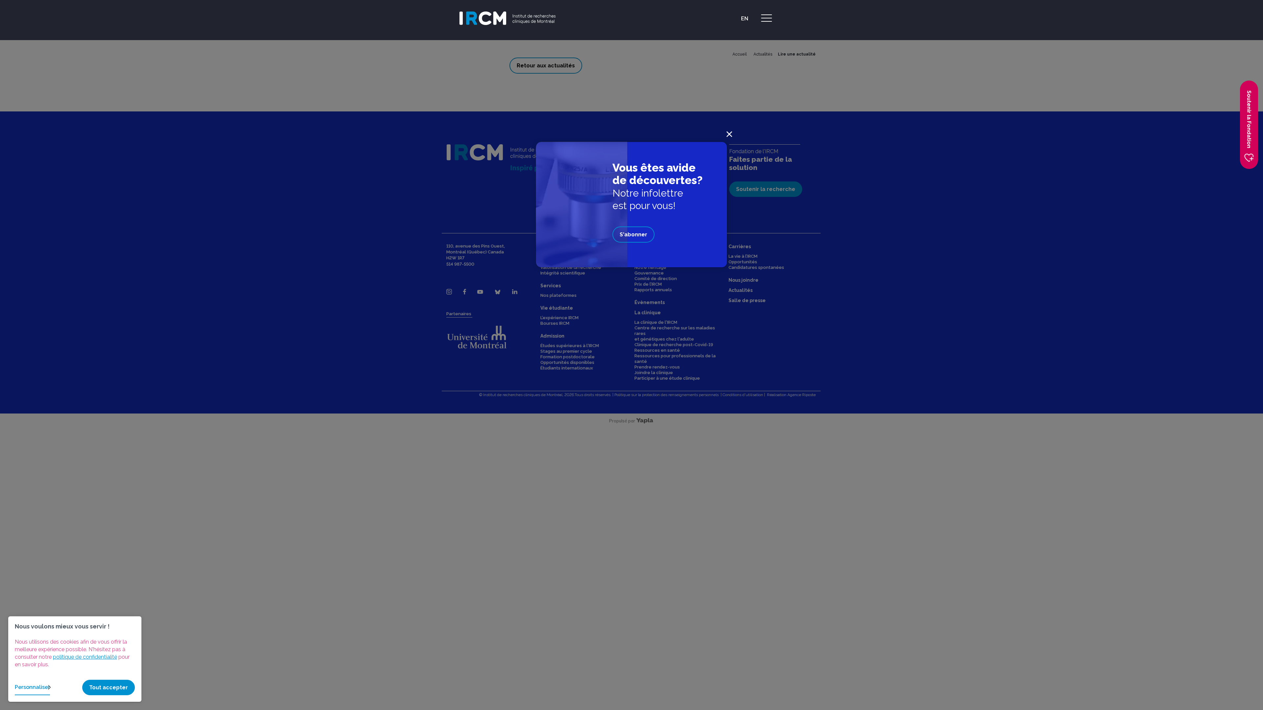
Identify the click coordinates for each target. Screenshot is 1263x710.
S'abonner (633, 234)
